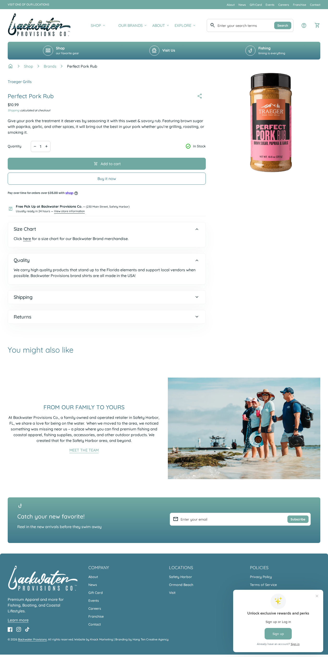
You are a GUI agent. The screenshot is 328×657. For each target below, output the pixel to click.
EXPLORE (185, 25)
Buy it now (106, 178)
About (231, 4)
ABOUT (161, 25)
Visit (172, 593)
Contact (315, 4)
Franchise (299, 4)
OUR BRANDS (132, 25)
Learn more (18, 620)
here (27, 238)
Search (282, 25)
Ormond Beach (181, 585)
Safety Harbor (180, 577)
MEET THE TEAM (84, 450)
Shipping (13, 110)
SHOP (98, 25)
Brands (50, 66)
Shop (28, 66)
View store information (69, 211)
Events (270, 4)
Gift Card (256, 4)
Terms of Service (263, 585)
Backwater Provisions (32, 639)
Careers (283, 4)
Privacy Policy (261, 577)
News (242, 4)
